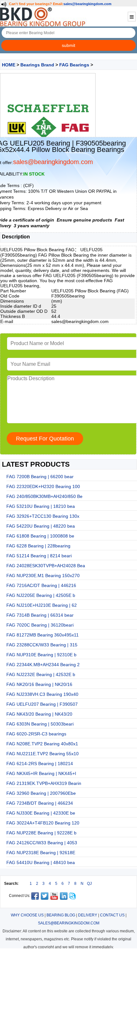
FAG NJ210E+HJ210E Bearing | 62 (41, 605)
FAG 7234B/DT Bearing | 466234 (39, 803)
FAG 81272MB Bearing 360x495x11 (42, 634)
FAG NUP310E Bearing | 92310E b (41, 654)
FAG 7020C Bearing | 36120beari (40, 625)
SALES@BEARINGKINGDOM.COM (68, 923)
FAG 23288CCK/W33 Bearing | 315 (41, 644)
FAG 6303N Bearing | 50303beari (40, 723)
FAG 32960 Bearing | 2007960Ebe (41, 793)
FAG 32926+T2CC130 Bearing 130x (42, 516)
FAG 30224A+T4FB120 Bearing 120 (42, 822)
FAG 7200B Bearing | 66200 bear (40, 476)
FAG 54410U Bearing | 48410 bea (40, 862)
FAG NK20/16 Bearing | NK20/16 (39, 684)
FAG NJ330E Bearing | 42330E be (40, 813)
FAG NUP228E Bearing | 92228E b (41, 832)
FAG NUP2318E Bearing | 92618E (40, 852)
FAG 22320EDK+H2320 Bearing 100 (43, 486)
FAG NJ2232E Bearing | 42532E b (40, 674)
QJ (89, 883)
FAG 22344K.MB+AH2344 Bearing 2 (43, 664)
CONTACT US (112, 915)
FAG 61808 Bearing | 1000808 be (40, 535)
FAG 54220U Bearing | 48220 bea (40, 526)
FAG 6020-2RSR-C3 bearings (36, 733)
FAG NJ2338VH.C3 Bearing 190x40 (42, 694)
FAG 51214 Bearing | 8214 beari (39, 555)
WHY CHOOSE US (27, 915)
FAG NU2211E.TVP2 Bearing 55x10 (42, 753)
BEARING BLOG (61, 915)
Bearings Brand (37, 64)
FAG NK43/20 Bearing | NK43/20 (39, 714)
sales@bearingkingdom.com (87, 4)
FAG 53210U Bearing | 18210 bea (40, 506)
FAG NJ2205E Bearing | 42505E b (40, 595)
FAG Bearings (74, 64)
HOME (8, 64)
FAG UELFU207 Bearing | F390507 (42, 704)
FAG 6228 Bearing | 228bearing (38, 545)
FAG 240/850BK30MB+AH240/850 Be (44, 496)
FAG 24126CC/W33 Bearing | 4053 (41, 842)
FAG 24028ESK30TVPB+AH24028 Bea (45, 565)
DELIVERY (87, 915)
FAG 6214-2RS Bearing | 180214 (39, 763)
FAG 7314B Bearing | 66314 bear (40, 615)
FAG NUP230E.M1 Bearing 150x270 (43, 575)
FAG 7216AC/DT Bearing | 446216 (41, 585)
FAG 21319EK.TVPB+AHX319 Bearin (43, 783)
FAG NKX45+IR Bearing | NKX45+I (41, 773)
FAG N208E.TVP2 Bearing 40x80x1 (42, 743)
